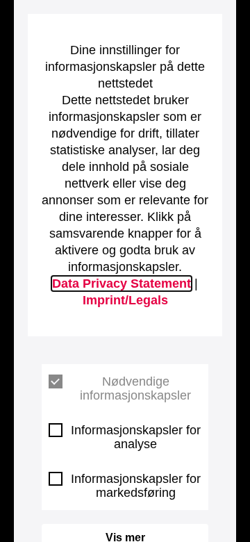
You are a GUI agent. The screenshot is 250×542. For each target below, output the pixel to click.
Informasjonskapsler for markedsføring (136, 486)
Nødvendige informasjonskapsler (135, 388)
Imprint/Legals (125, 300)
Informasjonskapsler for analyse (136, 437)
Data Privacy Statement (121, 283)
